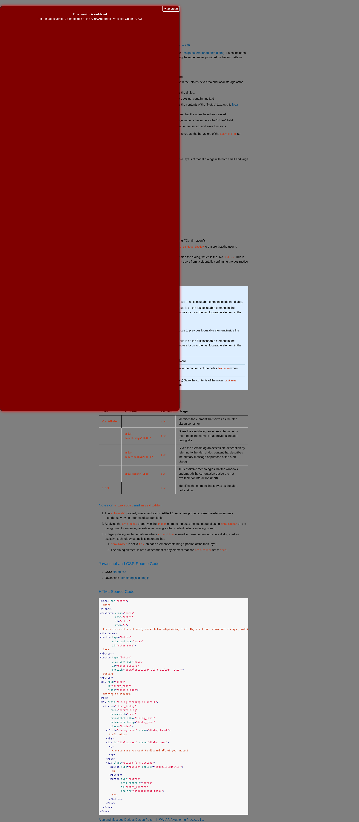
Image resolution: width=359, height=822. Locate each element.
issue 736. (184, 45)
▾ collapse (171, 8)
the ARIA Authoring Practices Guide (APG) (114, 18)
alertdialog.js (128, 577)
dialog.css (119, 571)
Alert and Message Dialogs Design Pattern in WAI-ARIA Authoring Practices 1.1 (151, 819)
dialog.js (143, 577)
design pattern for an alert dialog (203, 52)
